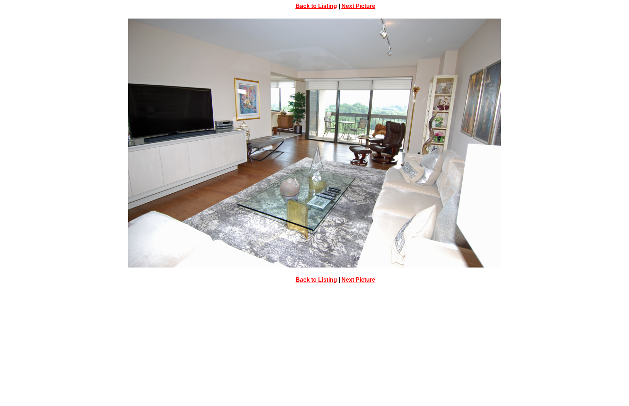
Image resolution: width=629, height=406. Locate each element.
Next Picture (358, 6)
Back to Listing (316, 6)
